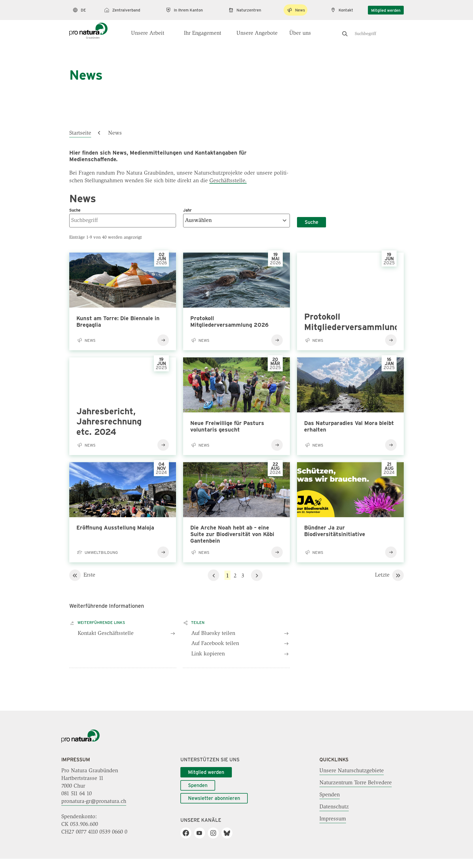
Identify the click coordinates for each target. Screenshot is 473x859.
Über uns (300, 33)
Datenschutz (334, 807)
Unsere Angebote (257, 33)
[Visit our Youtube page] (201, 833)
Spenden (197, 785)
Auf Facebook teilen (215, 643)
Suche (311, 222)
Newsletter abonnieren (214, 798)
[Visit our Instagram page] (215, 833)
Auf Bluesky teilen (213, 633)
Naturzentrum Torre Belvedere (355, 783)
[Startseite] (88, 28)
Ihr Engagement (202, 33)
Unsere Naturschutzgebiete (351, 771)
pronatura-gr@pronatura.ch (93, 801)
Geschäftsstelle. (228, 181)
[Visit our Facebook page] (187, 833)
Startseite (80, 133)
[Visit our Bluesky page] (228, 833)
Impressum (332, 819)
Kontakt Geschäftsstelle (106, 633)
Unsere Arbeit (147, 33)
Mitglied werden (385, 10)
